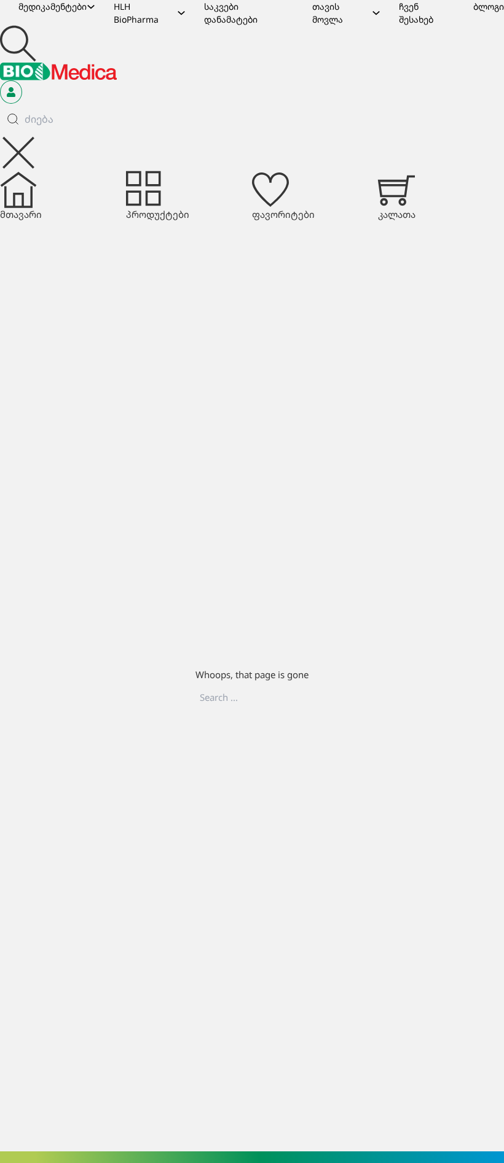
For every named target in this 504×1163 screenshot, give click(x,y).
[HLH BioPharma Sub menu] (181, 13)
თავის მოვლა (327, 13)
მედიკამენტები (52, 6)
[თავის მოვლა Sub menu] (376, 13)
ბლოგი (488, 6)
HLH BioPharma (136, 13)
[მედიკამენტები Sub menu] (91, 6)
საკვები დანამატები (231, 13)
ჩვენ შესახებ (416, 13)
